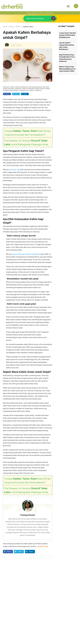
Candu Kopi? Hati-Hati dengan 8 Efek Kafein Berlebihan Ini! (67, 35)
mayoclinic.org (14, 169)
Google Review (43, 546)
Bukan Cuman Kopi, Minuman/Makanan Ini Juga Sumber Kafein (67, 69)
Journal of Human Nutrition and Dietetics (26, 254)
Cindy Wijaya (16, 45)
